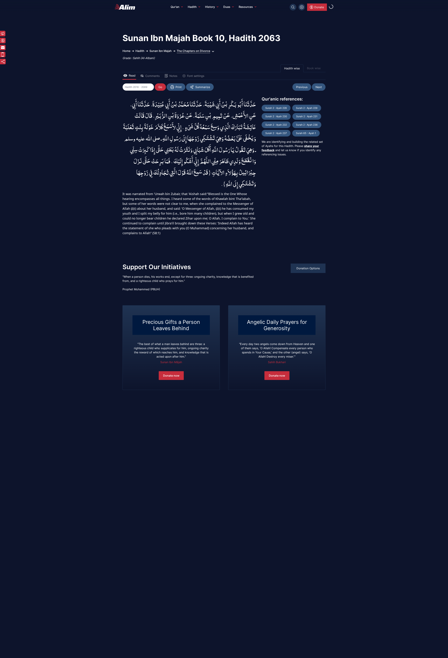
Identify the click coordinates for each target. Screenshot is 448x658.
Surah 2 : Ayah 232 (276, 124)
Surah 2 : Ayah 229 (306, 107)
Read (132, 75)
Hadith (192, 7)
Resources (246, 7)
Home (126, 51)
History (210, 7)
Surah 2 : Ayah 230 (276, 116)
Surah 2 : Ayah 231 (306, 116)
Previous (301, 87)
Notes (173, 76)
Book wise (314, 68)
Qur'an (175, 7)
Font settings (195, 76)
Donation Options (308, 268)
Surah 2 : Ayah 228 (276, 107)
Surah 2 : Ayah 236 (307, 124)
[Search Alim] (293, 7)
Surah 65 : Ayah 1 (306, 133)
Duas (226, 7)
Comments (152, 76)
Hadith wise (292, 68)
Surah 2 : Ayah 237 (276, 133)
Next (319, 87)
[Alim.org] (126, 7)
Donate (319, 7)
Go (160, 87)
